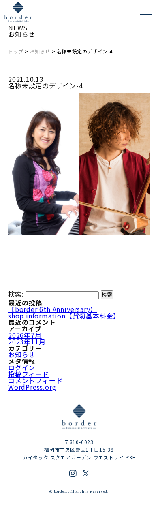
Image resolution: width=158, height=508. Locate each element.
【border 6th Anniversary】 (52, 309)
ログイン (21, 367)
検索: (15, 294)
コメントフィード (35, 380)
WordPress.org (32, 387)
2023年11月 (26, 341)
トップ (15, 51)
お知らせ (40, 51)
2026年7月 (25, 335)
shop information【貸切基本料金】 (64, 315)
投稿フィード (28, 374)
